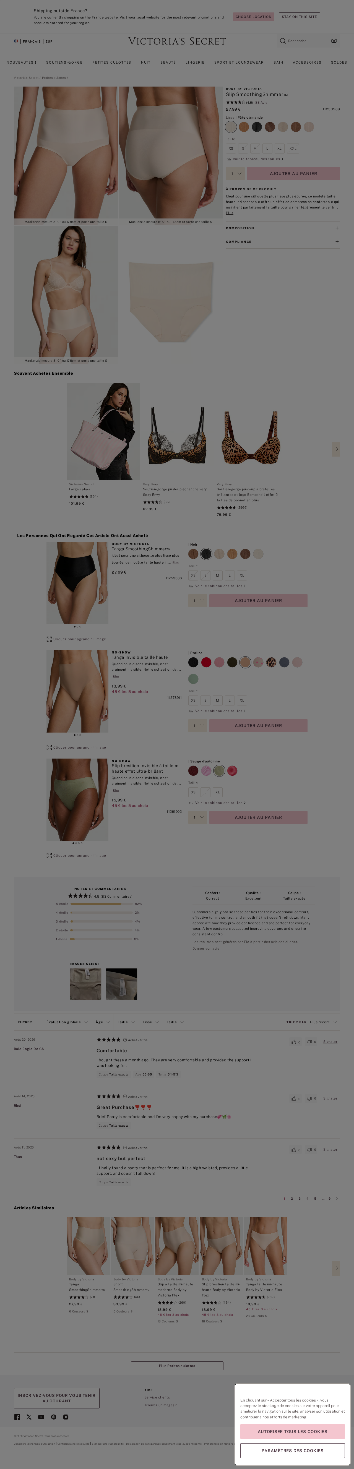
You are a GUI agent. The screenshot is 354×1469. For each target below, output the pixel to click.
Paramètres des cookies (293, 1450)
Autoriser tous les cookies (292, 1431)
